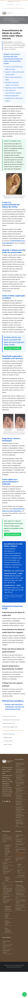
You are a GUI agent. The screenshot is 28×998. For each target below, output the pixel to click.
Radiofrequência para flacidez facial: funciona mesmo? (20, 777)
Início (4, 18)
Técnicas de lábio (8, 741)
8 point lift (5, 863)
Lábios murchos (8, 744)
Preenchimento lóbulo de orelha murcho (13, 730)
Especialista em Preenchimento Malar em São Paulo (20, 816)
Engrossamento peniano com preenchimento (8, 908)
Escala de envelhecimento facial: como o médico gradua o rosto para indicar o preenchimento (7, 890)
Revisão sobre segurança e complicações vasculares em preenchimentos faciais (14, 707)
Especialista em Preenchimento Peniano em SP (19, 797)
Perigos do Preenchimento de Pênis (8, 922)
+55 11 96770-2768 (14, 1)
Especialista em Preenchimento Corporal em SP (19, 803)
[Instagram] (5, 801)
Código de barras (8, 737)
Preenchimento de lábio (9, 734)
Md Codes (5, 841)
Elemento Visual (17, 966)
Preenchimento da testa (6, 942)
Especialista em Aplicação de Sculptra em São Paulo (20, 809)
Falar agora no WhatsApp (12, 348)
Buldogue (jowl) (19, 908)
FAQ (3, 883)
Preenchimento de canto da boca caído (20, 894)
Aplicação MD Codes (7, 859)
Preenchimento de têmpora (6, 951)
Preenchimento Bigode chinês (10, 727)
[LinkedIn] (9, 801)
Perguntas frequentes (11, 95)
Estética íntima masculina (6, 901)
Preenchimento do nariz (9, 723)
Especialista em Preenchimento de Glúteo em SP (19, 790)
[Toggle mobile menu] (25, 13)
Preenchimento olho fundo (7, 946)
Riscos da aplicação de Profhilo (7, 879)
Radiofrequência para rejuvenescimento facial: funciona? (20, 771)
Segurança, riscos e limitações (14, 87)
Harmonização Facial (7, 838)
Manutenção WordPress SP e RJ (14, 968)
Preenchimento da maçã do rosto (11, 719)
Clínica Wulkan (21, 45)
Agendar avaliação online (12, 534)
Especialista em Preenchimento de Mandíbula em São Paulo (19, 823)
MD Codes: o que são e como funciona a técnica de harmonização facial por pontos (8, 850)
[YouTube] (7, 801)
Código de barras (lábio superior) (20, 901)
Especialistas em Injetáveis (6, 897)
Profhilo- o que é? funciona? (6, 872)
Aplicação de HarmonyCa (5, 867)
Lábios (17, 897)
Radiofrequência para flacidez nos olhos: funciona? (20, 765)
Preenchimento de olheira (9, 716)
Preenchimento (10, 18)
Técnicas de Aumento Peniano (7, 915)
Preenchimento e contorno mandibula (20, 886)
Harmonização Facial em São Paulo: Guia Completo (20, 784)
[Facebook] (2, 801)
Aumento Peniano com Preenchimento (8, 930)
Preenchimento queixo (20, 889)
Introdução (5, 835)
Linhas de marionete (20, 905)
